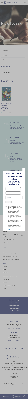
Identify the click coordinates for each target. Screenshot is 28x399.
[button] (23, 169)
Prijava (8, 202)
